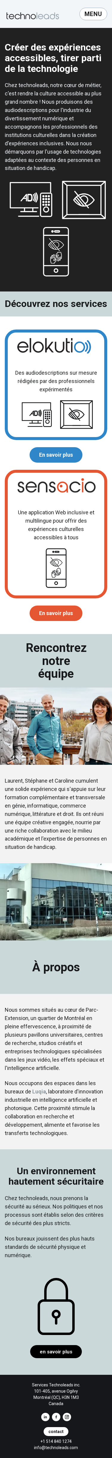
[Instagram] (67, 1417)
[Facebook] (56, 1417)
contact (56, 1431)
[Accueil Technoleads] (36, 14)
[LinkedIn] (45, 1417)
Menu (93, 14)
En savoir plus (56, 455)
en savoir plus (56, 1352)
